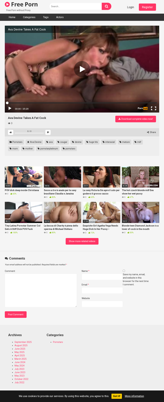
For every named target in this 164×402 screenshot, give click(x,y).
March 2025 (21, 359)
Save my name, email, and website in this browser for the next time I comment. (136, 279)
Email (85, 284)
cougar (63, 142)
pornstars (70, 148)
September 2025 (23, 342)
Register (147, 7)
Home (12, 17)
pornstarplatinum (49, 148)
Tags (46, 17)
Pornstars (17, 142)
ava (51, 142)
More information (134, 396)
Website (86, 298)
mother (29, 148)
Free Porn (24, 4)
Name (85, 271)
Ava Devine (35, 142)
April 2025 (20, 355)
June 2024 (20, 362)
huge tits (93, 142)
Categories (29, 17)
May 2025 (20, 352)
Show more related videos (82, 241)
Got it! (116, 396)
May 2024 (20, 365)
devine (78, 142)
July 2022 (19, 382)
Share (152, 132)
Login (130, 7)
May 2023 (20, 375)
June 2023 (20, 372)
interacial (110, 142)
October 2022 (21, 379)
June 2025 (20, 349)
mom (15, 148)
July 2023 (19, 369)
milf (139, 142)
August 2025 (21, 345)
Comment (10, 271)
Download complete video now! (137, 119)
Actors (60, 17)
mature (126, 142)
